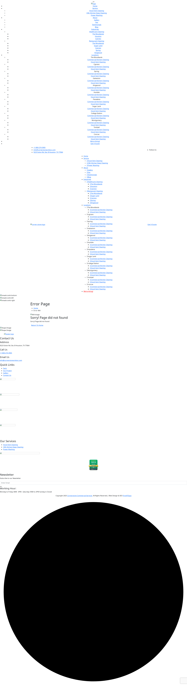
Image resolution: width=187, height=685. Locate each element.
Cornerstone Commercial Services (79, 496)
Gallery (96, 20)
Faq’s (5, 368)
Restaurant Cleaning (96, 41)
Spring (98, 50)
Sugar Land (98, 46)
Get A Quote (95, 144)
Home (95, 6)
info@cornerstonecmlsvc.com (45, 150)
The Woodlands (98, 34)
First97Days (127, 496)
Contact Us (7, 375)
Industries (95, 29)
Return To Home (37, 325)
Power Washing (96, 15)
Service (95, 8)
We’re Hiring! (95, 141)
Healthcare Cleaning (96, 32)
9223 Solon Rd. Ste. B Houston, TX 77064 (48, 152)
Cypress (98, 39)
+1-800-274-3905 (39, 147)
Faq (96, 22)
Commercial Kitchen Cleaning (98, 60)
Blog (96, 27)
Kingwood (98, 53)
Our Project (7, 371)
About (95, 18)
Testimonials (96, 25)
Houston (98, 36)
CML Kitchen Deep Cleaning (96, 13)
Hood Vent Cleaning (96, 11)
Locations (95, 55)
